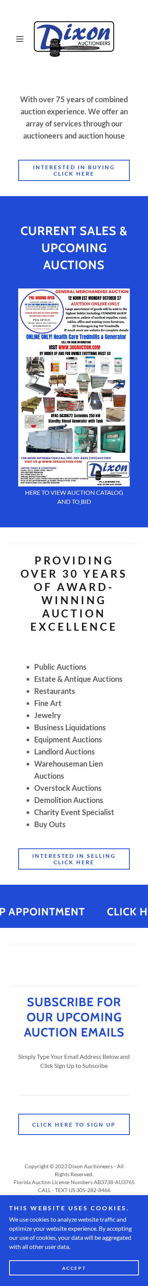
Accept (74, 1268)
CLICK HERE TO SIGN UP (74, 1124)
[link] (74, 39)
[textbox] (74, 1086)
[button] (21, 39)
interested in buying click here (74, 170)
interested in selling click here (74, 859)
